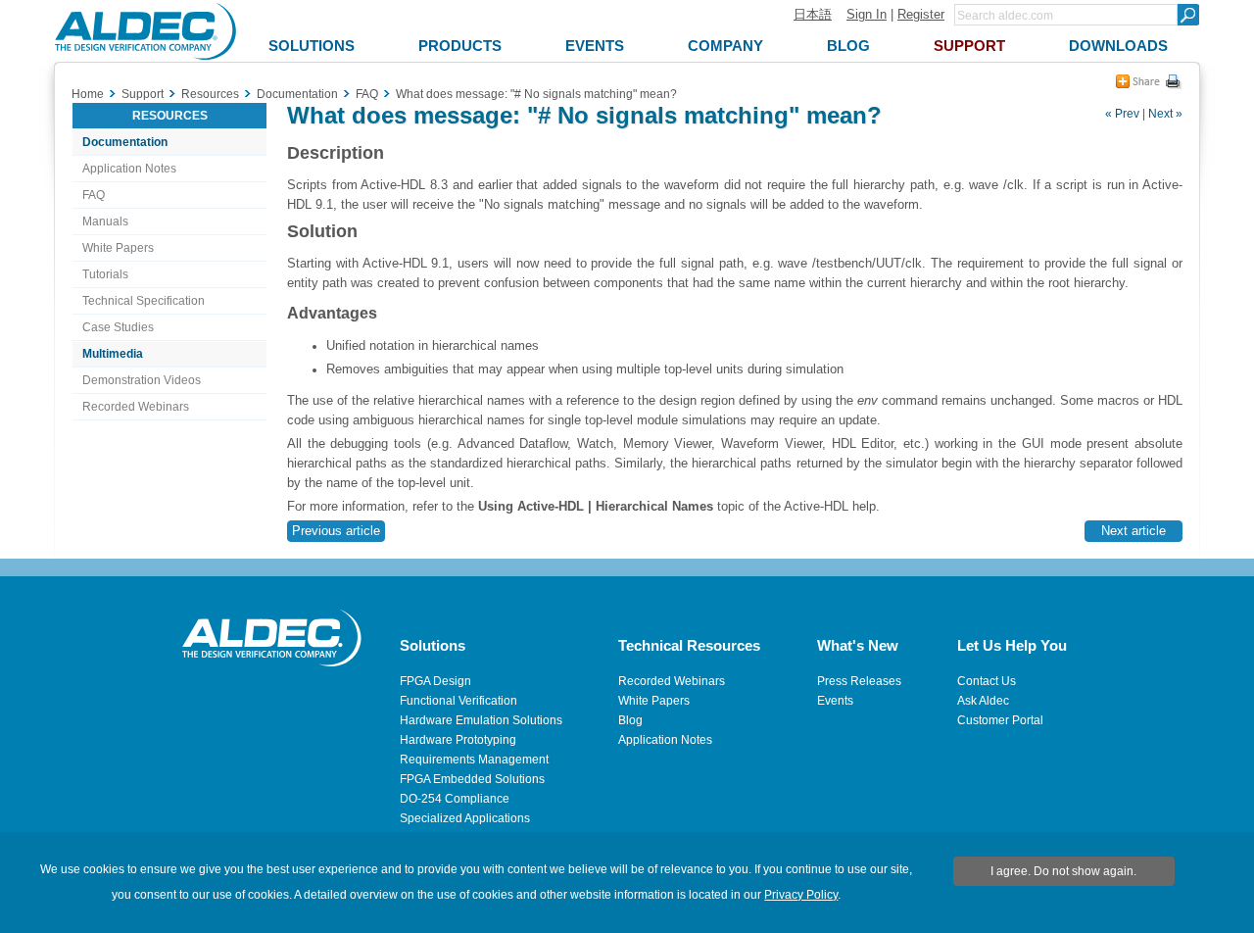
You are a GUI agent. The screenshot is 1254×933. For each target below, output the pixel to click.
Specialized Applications (465, 818)
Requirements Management (474, 759)
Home (88, 94)
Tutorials (105, 274)
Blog (630, 720)
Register (920, 14)
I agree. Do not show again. (1063, 871)
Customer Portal (1000, 720)
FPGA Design (435, 681)
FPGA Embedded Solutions (472, 779)
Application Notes (129, 168)
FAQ (93, 195)
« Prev (1122, 114)
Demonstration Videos (141, 380)
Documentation (125, 142)
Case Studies (118, 327)
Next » (1165, 114)
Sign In (866, 14)
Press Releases (859, 681)
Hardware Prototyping (458, 740)
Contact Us (986, 681)
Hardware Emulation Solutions (481, 720)
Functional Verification (458, 701)
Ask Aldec (983, 701)
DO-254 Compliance (454, 799)
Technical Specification (143, 301)
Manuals (105, 221)
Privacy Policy (801, 895)
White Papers (118, 248)
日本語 (813, 14)
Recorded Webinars (135, 407)
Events (835, 701)
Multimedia (112, 354)
